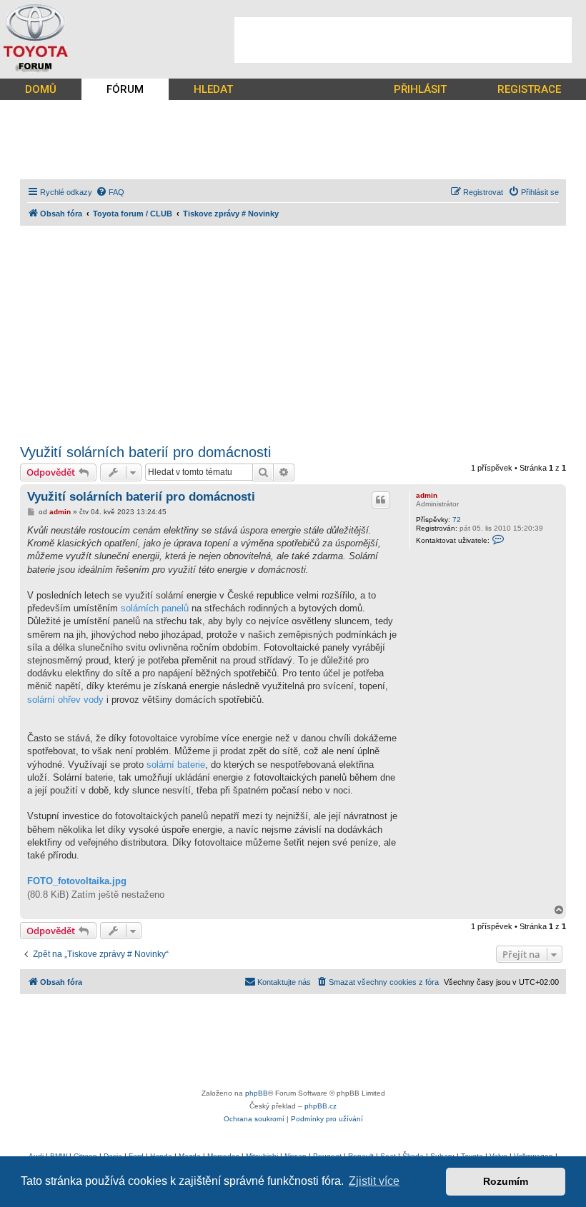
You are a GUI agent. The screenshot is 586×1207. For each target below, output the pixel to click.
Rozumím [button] (505, 1181)
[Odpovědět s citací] (381, 500)
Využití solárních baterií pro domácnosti (145, 452)
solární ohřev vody (65, 699)
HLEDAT (213, 89)
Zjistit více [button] (374, 1181)
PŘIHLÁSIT (420, 89)
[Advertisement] (403, 40)
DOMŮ (40, 89)
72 (456, 520)
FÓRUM (125, 89)
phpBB (256, 1093)
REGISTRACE (529, 89)
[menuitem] (110, 192)
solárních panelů (155, 608)
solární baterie (175, 764)
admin (426, 495)
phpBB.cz (320, 1106)
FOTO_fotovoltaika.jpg (76, 881)
